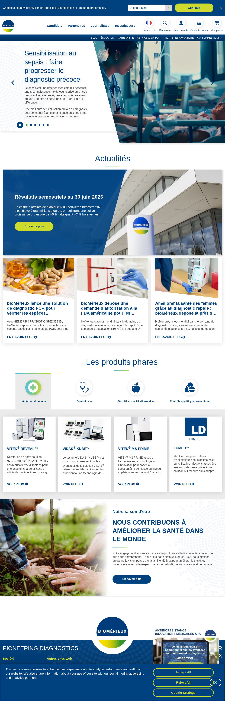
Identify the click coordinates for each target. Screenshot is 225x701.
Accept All (183, 672)
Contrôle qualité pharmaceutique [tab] (190, 401)
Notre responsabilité (179, 37)
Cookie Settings (183, 692)
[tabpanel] (112, 454)
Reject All (183, 682)
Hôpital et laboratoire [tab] (33, 401)
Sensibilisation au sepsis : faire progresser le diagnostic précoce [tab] (27, 125)
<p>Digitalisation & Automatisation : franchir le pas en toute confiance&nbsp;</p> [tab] (43, 125)
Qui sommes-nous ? (209, 37)
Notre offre (125, 37)
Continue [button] (194, 7)
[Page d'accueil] (8, 25)
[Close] (215, 682)
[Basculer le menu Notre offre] (135, 38)
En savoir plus (34, 226)
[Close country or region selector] (220, 8)
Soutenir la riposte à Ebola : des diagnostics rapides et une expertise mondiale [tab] (31, 125)
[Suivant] (212, 82)
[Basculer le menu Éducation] (115, 38)
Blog (94, 37)
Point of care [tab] (84, 401)
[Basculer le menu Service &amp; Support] (163, 38)
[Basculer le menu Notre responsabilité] (195, 38)
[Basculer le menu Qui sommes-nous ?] (223, 38)
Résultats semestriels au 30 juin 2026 (59, 197)
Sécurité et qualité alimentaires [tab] (136, 401)
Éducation (107, 37)
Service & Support (149, 37)
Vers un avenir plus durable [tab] (35, 125)
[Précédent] (12, 82)
